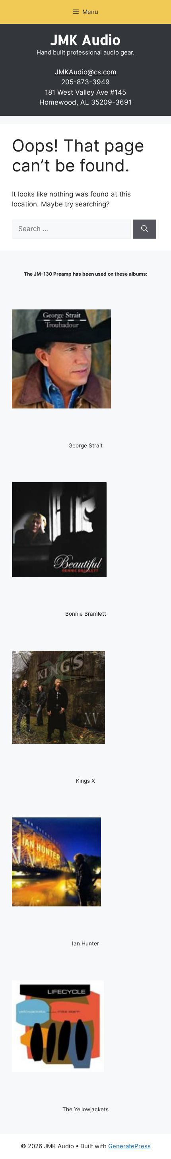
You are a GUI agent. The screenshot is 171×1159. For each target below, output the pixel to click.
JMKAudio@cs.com (86, 72)
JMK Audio (85, 39)
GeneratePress (129, 1146)
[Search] (144, 229)
